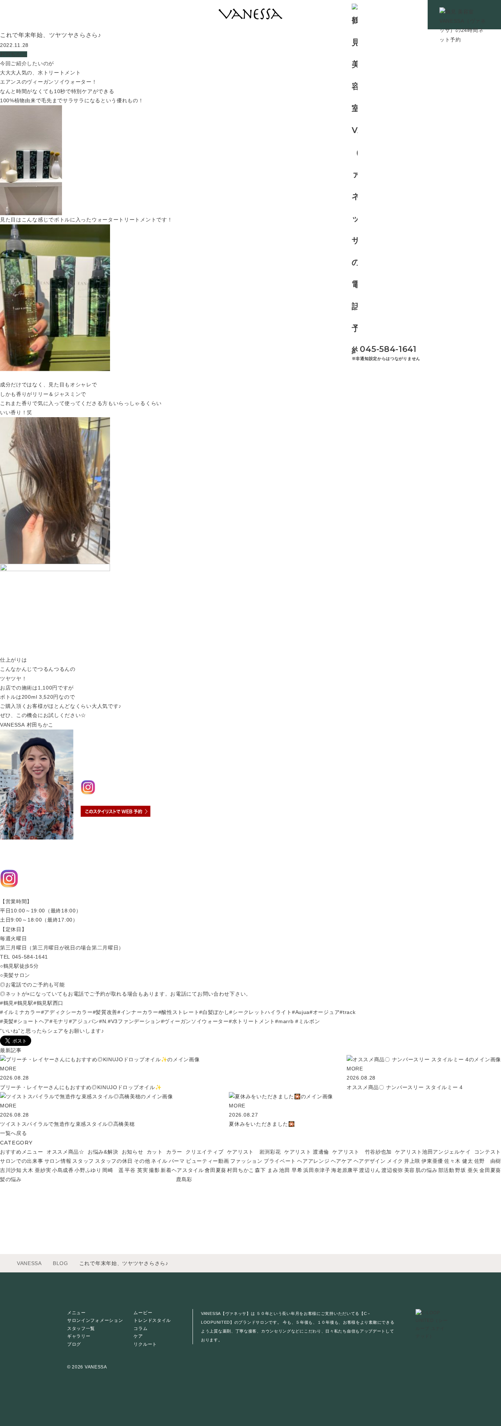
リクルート (145, 1344)
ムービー (143, 1312)
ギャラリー (79, 1336)
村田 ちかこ (109, 766)
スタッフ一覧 (81, 1328)
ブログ (74, 1344)
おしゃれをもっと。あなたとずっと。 (48, 857)
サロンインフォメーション (95, 1320)
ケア (138, 1336)
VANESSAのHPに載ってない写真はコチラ (54, 892)
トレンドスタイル (152, 1320)
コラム (140, 1328)
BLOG (60, 1263)
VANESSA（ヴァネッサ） (117, 742)
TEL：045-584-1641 (109, 836)
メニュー (76, 1312)
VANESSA (29, 1263)
